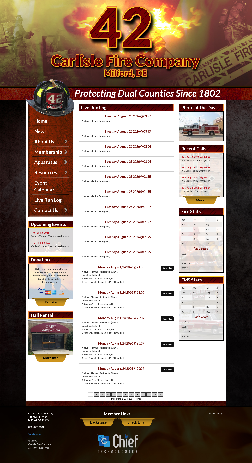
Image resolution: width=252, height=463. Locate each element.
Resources (45, 172)
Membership (48, 152)
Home (40, 121)
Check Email (136, 422)
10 (143, 394)
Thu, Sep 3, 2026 (40, 232)
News (40, 131)
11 (149, 394)
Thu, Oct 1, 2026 (40, 242)
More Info (51, 358)
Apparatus (45, 162)
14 (155, 394)
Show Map (167, 268)
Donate (51, 302)
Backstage (98, 422)
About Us (44, 141)
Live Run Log (48, 200)
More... (201, 200)
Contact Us (46, 210)
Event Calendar (44, 186)
